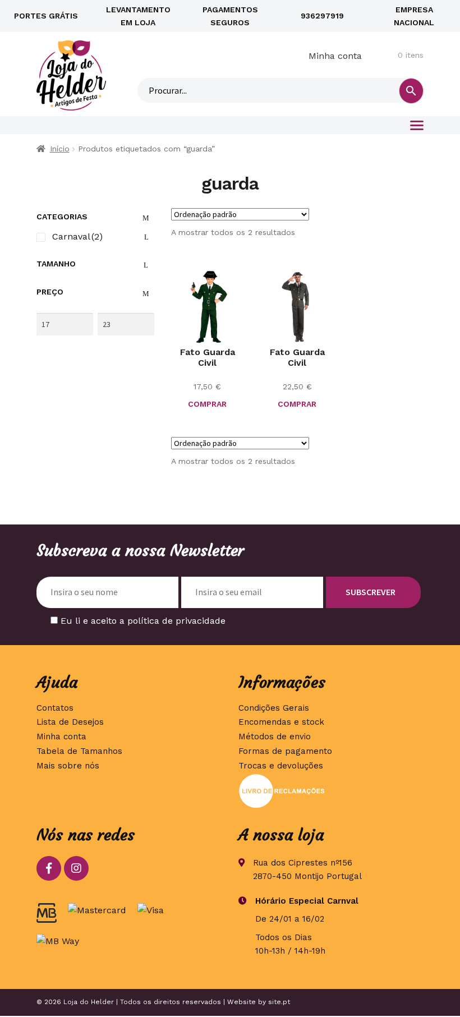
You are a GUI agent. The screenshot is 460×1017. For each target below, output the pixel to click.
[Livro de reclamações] (331, 791)
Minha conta (335, 55)
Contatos (54, 708)
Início (60, 148)
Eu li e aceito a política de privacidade (143, 620)
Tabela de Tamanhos (79, 751)
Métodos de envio (274, 736)
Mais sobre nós (67, 766)
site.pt (279, 1002)
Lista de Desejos (70, 722)
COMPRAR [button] (297, 403)
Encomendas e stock (281, 722)
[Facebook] (48, 868)
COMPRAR (207, 403)
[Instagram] (76, 868)
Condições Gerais (273, 708)
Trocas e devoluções (280, 766)
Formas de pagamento (285, 751)
